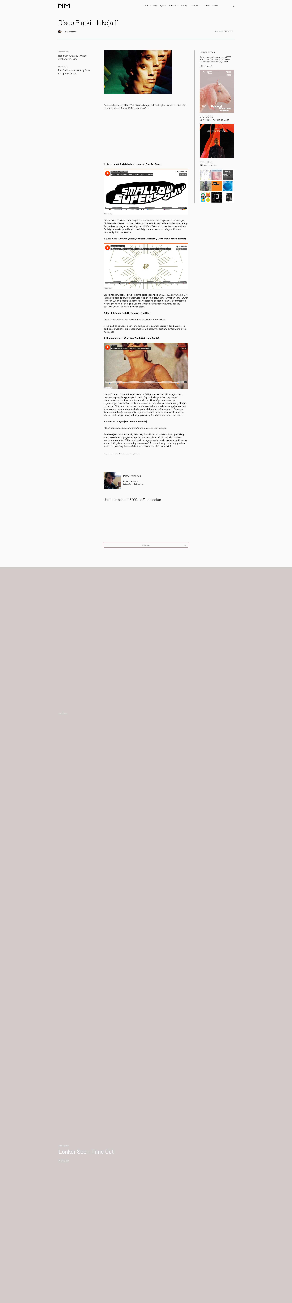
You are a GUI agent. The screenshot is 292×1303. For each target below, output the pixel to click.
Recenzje (153, 6)
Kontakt (215, 6)
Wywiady (163, 6)
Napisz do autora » (130, 481)
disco (110, 454)
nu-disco (130, 454)
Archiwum (172, 6)
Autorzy (184, 6)
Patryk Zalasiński (70, 32)
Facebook (206, 6)
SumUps (195, 6)
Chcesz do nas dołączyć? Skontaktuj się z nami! (215, 60)
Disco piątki (219, 31)
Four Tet (116, 454)
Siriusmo (137, 454)
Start (146, 6)
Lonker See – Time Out (86, 1151)
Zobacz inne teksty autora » (133, 484)
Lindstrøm (122, 454)
